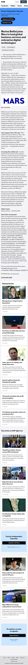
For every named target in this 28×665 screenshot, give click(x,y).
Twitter (11, 270)
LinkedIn (23, 270)
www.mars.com (8, 268)
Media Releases (14, 659)
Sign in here (18, 547)
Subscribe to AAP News (8, 19)
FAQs (13, 657)
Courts (20, 6)
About (17, 657)
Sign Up (23, 1)
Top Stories (4, 6)
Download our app (7, 22)
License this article (6, 277)
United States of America (8, 50)
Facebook (6, 270)
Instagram (17, 270)
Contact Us (22, 657)
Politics (13, 6)
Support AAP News (14, 635)
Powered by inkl (14, 661)
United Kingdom (11, 47)
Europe (3, 47)
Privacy (9, 657)
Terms (4, 657)
